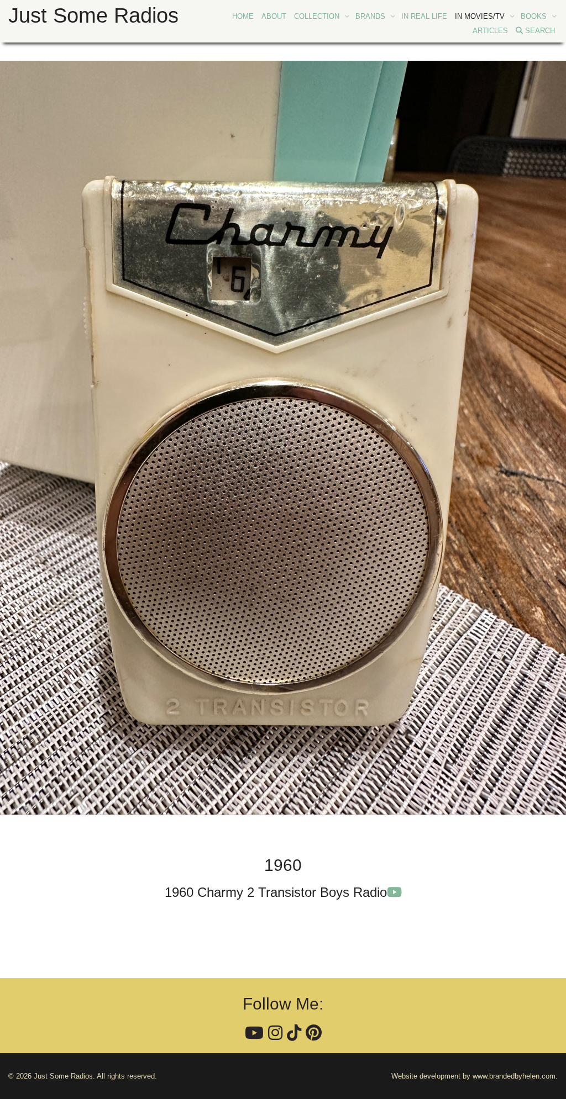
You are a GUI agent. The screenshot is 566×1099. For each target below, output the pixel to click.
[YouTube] (254, 1033)
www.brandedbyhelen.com (514, 1076)
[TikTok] (294, 1033)
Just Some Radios (93, 15)
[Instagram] (275, 1033)
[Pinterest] (314, 1033)
